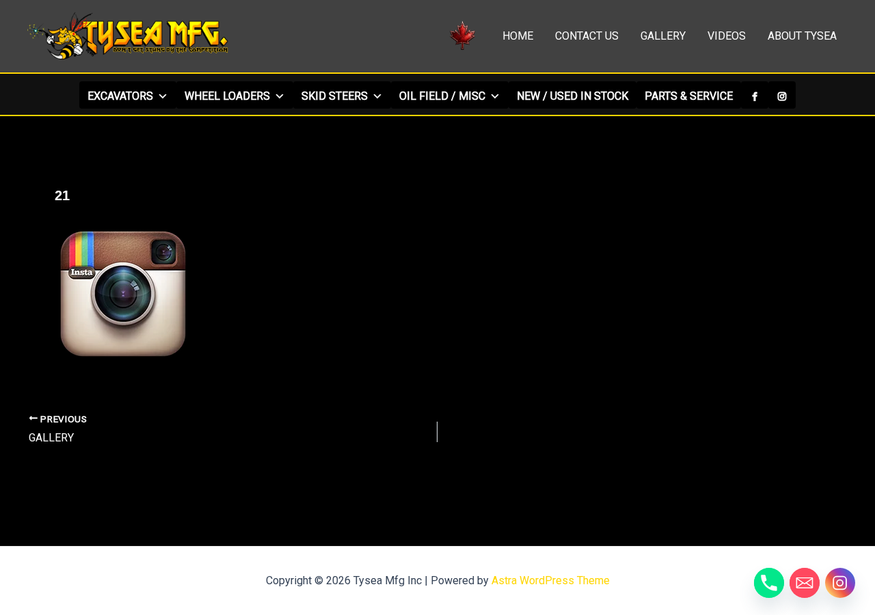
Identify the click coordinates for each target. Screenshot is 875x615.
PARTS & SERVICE (689, 96)
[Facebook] (754, 95)
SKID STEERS (334, 96)
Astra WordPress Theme (551, 580)
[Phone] (769, 583)
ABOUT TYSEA (802, 35)
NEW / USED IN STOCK (572, 96)
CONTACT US (587, 35)
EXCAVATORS (120, 96)
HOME (517, 35)
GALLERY (663, 35)
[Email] (805, 583)
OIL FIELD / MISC (442, 96)
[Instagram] (782, 95)
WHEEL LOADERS (227, 96)
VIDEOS (727, 35)
